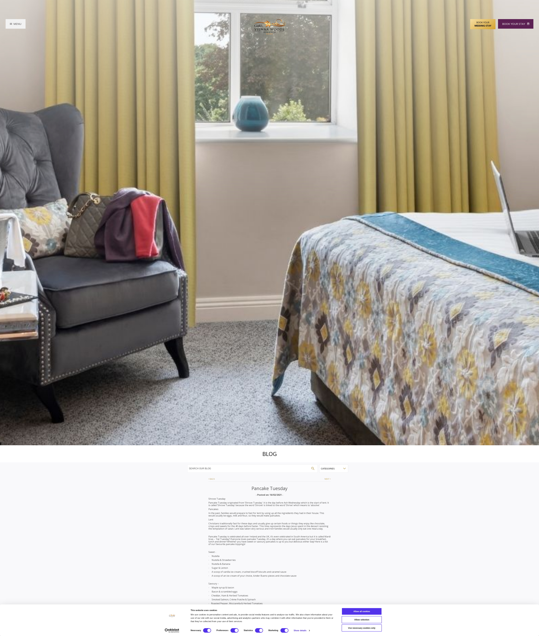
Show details (300, 630)
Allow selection (361, 619)
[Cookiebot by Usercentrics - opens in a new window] (172, 630)
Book (513, 24)
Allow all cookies (361, 611)
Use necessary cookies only (361, 628)
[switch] (234, 630)
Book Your (482, 24)
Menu (17, 24)
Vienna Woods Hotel (269, 27)
